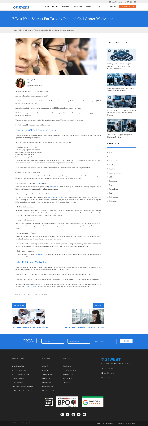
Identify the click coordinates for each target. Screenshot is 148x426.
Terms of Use (100, 423)
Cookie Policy (130, 423)
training (38, 183)
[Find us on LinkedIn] (63, 414)
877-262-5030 (131, 2)
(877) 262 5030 (108, 368)
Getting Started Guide (69, 370)
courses (90, 176)
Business (112, 153)
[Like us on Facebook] (69, 414)
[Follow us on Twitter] (80, 414)
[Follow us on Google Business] (85, 414)
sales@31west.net (117, 2)
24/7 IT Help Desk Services (20, 374)
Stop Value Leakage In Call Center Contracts (31, 327)
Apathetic (18, 101)
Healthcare (112, 165)
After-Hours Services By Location (22, 387)
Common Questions (18, 378)
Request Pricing (68, 374)
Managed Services (115, 173)
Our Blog (106, 378)
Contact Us (112, 6)
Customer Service (42, 294)
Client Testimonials (48, 391)
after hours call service (55, 197)
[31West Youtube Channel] (74, 414)
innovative (39, 254)
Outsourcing (113, 181)
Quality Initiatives (17, 382)
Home (47, 6)
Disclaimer (120, 423)
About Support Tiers (18, 366)
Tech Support (113, 197)
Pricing (89, 6)
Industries (77, 6)
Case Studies (100, 6)
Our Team (45, 370)
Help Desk (112, 169)
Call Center (34, 294)
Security (111, 185)
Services (65, 6)
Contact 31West (30, 286)
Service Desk (113, 189)
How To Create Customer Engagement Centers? (84, 327)
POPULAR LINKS (18, 359)
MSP (110, 177)
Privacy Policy (110, 423)
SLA (110, 193)
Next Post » (98, 305)
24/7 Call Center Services (19, 370)
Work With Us (67, 378)
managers (53, 186)
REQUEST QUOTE (127, 6)
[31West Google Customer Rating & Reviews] (93, 402)
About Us (55, 6)
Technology (113, 201)
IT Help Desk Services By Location (23, 391)
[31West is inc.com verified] (48, 402)
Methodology (46, 378)
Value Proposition (47, 374)
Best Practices (46, 382)
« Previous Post (19, 305)
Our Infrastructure (48, 387)
